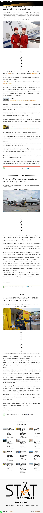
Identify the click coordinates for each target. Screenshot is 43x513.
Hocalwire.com (37, 511)
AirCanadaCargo (6, 282)
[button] (21, 11)
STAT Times (9, 436)
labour (10, 409)
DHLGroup (5, 409)
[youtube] (25, 502)
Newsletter (15, 6)
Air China (5, 81)
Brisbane (9, 73)
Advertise (12, 505)
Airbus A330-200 (33, 73)
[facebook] (21, 52)
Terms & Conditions (34, 505)
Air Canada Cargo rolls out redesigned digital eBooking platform (22, 100)
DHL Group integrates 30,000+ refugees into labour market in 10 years (23, 128)
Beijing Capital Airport (7, 83)
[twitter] (21, 55)
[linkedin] (20, 502)
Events (22, 507)
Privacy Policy (27, 505)
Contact (21, 505)
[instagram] (22, 502)
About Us (8, 505)
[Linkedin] (21, 60)
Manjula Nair (9, 459)
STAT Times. (11, 511)
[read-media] (6, 100)
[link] (21, 69)
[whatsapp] (21, 58)
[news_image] (5, 428)
